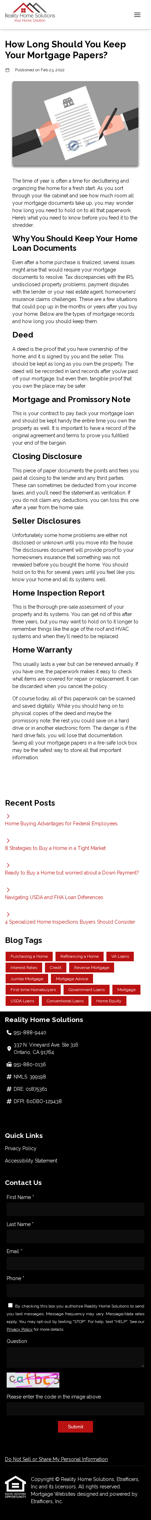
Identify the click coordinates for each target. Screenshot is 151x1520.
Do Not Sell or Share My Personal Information (56, 1459)
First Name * (20, 1197)
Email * (14, 1251)
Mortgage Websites (54, 1494)
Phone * (15, 1278)
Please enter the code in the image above (54, 1397)
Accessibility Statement (31, 1161)
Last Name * (20, 1224)
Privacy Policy (21, 1148)
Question (17, 1341)
